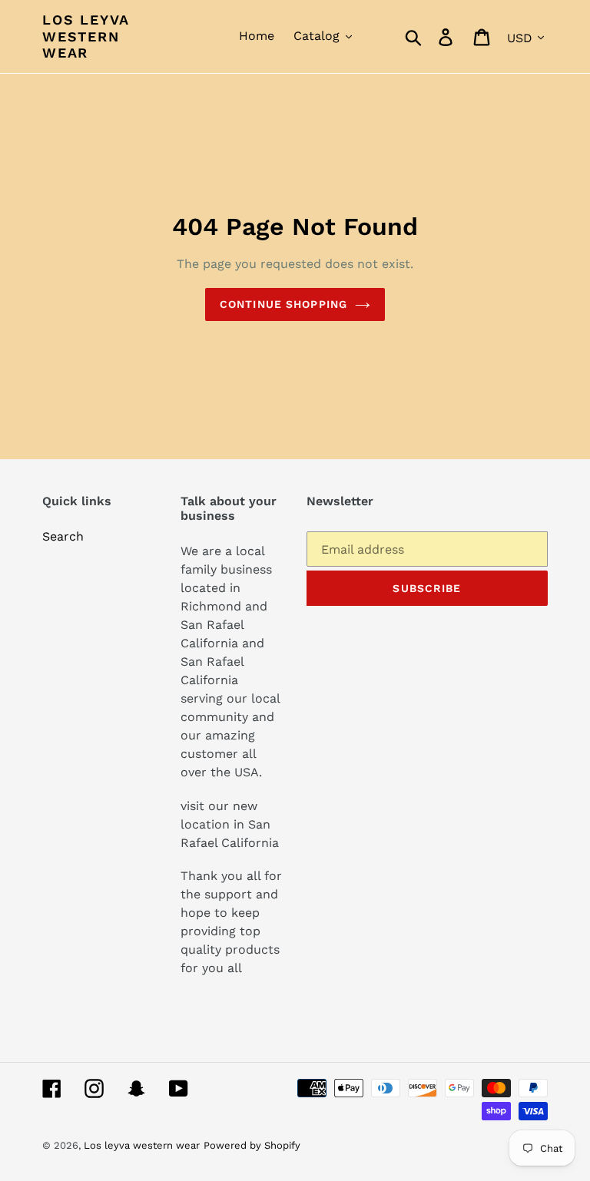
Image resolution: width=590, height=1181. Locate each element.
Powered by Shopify (252, 1145)
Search (63, 536)
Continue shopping (283, 304)
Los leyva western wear (85, 36)
